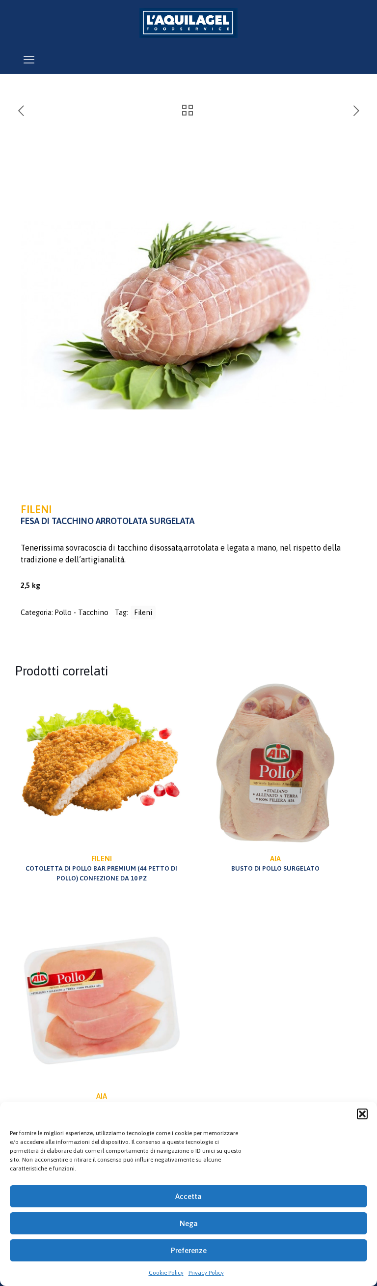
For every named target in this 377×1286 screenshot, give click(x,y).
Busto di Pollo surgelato (275, 863)
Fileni (143, 612)
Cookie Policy (166, 1272)
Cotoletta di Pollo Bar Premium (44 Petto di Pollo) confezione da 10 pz (101, 868)
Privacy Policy (206, 1272)
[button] (362, 1114)
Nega (189, 1223)
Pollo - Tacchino (81, 612)
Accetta (188, 1196)
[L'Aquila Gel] (188, 22)
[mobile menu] (29, 59)
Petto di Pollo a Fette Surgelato (102, 1101)
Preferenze (189, 1250)
